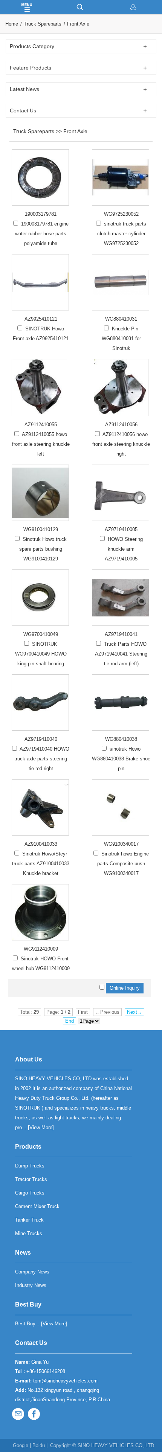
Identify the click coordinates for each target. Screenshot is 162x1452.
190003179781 (41, 214)
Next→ (134, 1012)
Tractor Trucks (31, 1179)
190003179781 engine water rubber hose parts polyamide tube (42, 233)
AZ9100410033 (40, 844)
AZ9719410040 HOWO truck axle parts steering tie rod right (41, 758)
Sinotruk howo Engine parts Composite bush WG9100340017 (123, 863)
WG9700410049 (40, 634)
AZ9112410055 (40, 424)
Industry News (30, 1285)
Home (11, 24)
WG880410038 (121, 739)
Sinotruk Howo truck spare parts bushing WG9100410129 (43, 549)
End (69, 1021)
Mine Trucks (28, 1233)
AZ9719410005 (121, 529)
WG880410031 (121, 319)
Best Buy (28, 1304)
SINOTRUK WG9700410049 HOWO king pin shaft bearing (41, 653)
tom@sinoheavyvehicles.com (65, 1381)
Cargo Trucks (29, 1193)
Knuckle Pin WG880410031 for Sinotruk (121, 338)
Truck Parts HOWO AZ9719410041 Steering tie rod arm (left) (121, 653)
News (23, 1252)
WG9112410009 (41, 949)
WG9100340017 (121, 844)
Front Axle (78, 24)
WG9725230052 (121, 214)
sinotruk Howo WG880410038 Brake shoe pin (121, 758)
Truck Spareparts (42, 24)
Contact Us (31, 1343)
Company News (32, 1272)
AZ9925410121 (40, 319)
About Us (28, 1059)
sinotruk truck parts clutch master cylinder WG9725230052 (122, 233)
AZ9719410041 (121, 634)
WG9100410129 (40, 529)
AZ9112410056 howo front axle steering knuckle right (121, 444)
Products (28, 1146)
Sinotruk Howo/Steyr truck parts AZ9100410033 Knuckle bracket (40, 863)
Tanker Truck (29, 1220)
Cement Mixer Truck (37, 1206)
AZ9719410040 (40, 739)
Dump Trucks (29, 1166)
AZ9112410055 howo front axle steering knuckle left (41, 444)
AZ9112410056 (121, 424)
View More (40, 1127)
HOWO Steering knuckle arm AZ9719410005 (124, 549)
